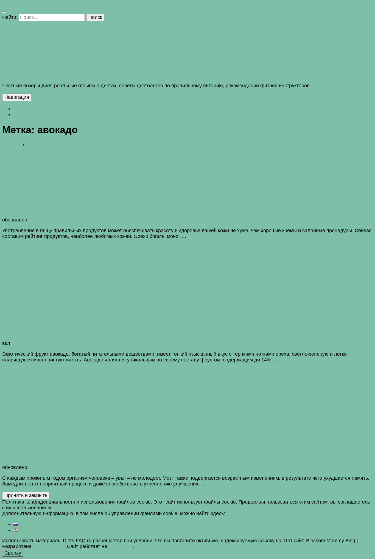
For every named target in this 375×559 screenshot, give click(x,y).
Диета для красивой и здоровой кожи (72, 207)
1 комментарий (177, 467)
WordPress (120, 546)
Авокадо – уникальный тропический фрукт (83, 330)
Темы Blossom (49, 546)
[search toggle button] (4, 12)
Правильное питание (26, 193)
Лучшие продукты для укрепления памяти (81, 454)
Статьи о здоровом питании (45, 108)
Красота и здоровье (24, 440)
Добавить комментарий (178, 220)
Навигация (16, 97)
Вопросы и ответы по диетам (126, 51)
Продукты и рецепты (26, 316)
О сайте (22, 114)
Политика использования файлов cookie (273, 513)
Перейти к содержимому (30, 5)
